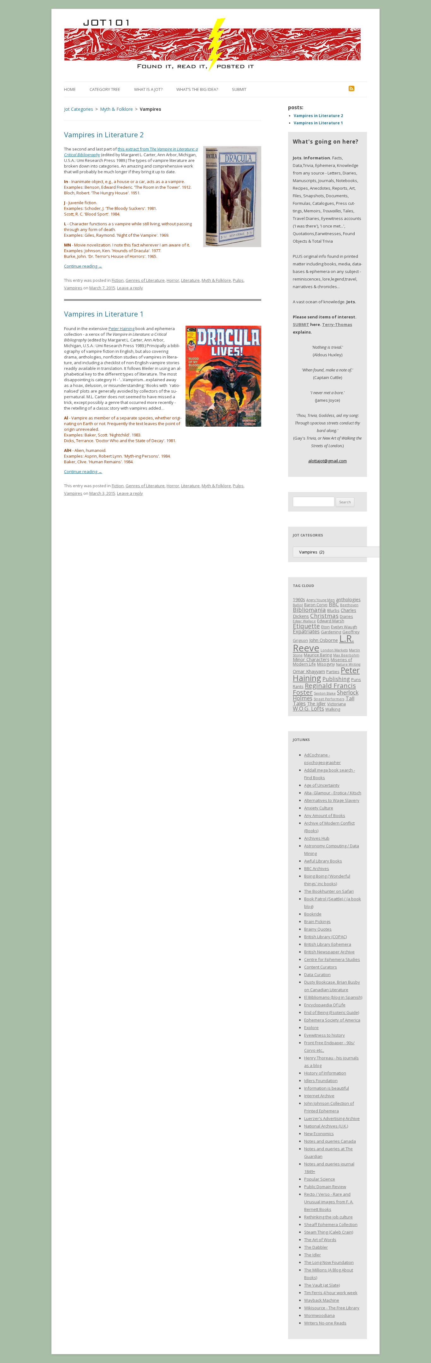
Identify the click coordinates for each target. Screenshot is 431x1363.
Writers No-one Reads (325, 1323)
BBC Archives (316, 868)
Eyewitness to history (324, 1035)
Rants (298, 686)
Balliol (298, 605)
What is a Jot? (148, 89)
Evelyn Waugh (344, 627)
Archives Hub (316, 838)
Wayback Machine (321, 1300)
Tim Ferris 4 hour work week (330, 1292)
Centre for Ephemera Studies (332, 959)
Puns (356, 679)
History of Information (325, 1073)
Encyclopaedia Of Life (324, 1005)
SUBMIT (301, 324)
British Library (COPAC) (325, 936)
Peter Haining (121, 328)
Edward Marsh (330, 621)
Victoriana (336, 704)
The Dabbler (316, 1247)
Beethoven (349, 605)
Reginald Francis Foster (324, 688)
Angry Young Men (320, 600)
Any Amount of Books (324, 815)
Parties (332, 671)
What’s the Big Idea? (197, 89)
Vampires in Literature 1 (104, 313)
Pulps (238, 280)
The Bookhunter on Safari (329, 891)
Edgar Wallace (304, 621)
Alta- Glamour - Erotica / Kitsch (332, 793)
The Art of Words (320, 1239)
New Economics (319, 1133)
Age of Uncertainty (321, 785)
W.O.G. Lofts (308, 708)
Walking (332, 709)
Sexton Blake (325, 693)
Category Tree (105, 89)
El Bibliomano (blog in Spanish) (333, 997)
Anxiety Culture (318, 808)
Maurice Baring (318, 655)
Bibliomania (309, 609)
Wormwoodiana (319, 1315)
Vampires (73, 288)
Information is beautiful (326, 1088)
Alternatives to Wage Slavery (331, 800)
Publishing (336, 679)
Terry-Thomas (337, 324)
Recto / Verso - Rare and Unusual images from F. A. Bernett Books (328, 1201)
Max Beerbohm (346, 655)
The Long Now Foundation (329, 1262)
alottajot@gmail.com (327, 461)
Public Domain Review (325, 1186)
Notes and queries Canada (330, 1141)
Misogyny (326, 664)
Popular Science (319, 1179)
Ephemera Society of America (332, 1020)
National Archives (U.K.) (326, 1126)
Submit (239, 89)
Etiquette (306, 626)
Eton (325, 627)
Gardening (331, 632)
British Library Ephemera (327, 944)
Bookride (313, 914)
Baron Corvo (316, 604)
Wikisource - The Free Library (331, 1308)
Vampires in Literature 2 (104, 134)
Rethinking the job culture (328, 1217)
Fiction (118, 280)
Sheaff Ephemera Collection (330, 1224)
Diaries (346, 616)
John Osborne (323, 640)
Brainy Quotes (318, 929)
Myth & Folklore (216, 280)
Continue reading (83, 266)
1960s (299, 599)
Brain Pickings (317, 921)
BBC (334, 604)
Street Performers (329, 699)
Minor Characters (311, 659)
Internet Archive (319, 1096)
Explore (311, 1027)
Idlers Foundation (321, 1080)
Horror (173, 280)
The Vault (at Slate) (322, 1285)
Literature (190, 280)
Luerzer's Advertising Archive (332, 1118)
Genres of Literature (145, 280)
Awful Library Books (323, 861)
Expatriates (306, 631)
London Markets (334, 650)
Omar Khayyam (309, 671)
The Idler (316, 703)
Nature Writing (348, 664)
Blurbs (333, 610)
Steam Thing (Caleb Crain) (328, 1232)
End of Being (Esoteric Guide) (331, 1012)
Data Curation (317, 974)
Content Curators (320, 967)
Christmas (324, 615)
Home (70, 89)
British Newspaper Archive (329, 952)
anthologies (348, 599)
